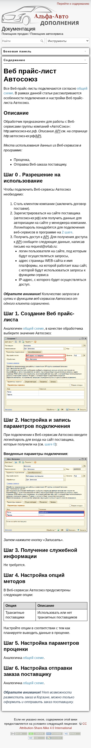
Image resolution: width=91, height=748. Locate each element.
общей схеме (33, 328)
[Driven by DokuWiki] (54, 737)
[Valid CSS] (36, 737)
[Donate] (36, 733)
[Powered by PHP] (54, 733)
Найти (42, 40)
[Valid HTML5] (72, 733)
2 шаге (67, 232)
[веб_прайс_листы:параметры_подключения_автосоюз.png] (45, 494)
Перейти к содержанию (73, 3)
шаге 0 (50, 444)
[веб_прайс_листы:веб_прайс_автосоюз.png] (45, 373)
